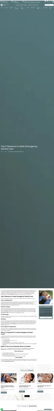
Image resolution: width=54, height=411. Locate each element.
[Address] (23, 1)
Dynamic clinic (5, 348)
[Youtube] (53, 1)
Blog (5, 151)
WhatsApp (14, 1)
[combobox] (49, 5)
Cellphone (3, 1)
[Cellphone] (1, 1)
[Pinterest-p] (51, 1)
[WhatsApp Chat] (2, 409)
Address (25, 1)
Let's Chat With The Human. (48, 409)
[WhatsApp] (12, 1)
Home (2, 151)
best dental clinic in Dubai (21, 293)
